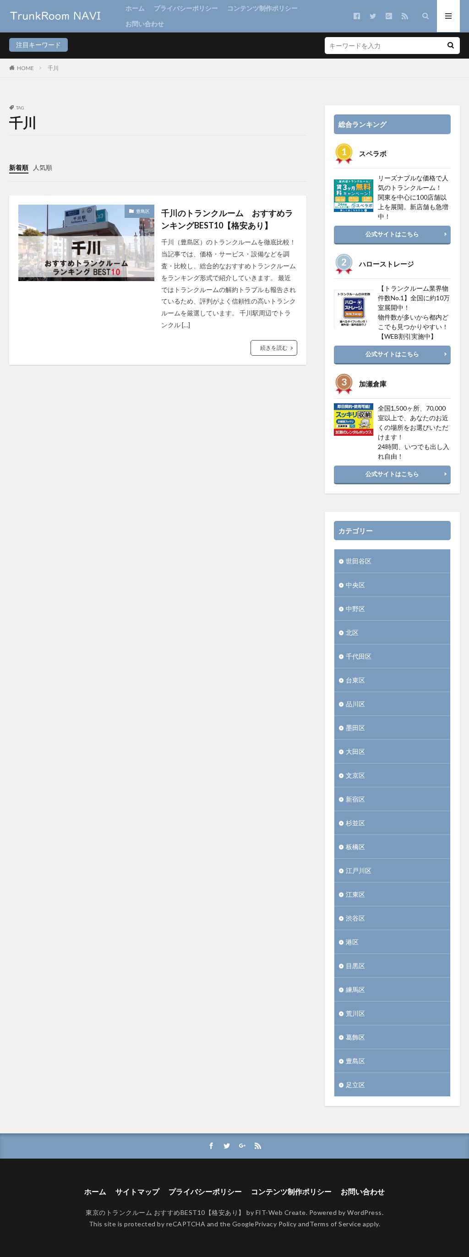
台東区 (355, 680)
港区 (352, 942)
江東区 (355, 894)
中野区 (355, 608)
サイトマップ (137, 1191)
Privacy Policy (276, 1224)
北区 (352, 632)
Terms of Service (335, 1224)
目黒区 (355, 966)
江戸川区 (358, 870)
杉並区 (355, 823)
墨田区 (355, 727)
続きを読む (274, 347)
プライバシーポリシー (186, 8)
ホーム (135, 8)
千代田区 (358, 656)
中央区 (355, 585)
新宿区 (355, 799)
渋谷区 (355, 918)
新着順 (18, 167)
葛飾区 (355, 1037)
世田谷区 (358, 561)
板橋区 (355, 847)
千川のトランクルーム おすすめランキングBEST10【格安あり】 (227, 219)
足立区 (355, 1085)
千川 (53, 68)
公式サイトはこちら (392, 234)
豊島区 (143, 211)
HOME (25, 68)
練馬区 (355, 989)
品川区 (355, 704)
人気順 (42, 167)
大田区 (355, 751)
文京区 (355, 775)
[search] (451, 45)
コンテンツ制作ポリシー (262, 8)
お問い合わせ (144, 23)
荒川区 (355, 1013)
